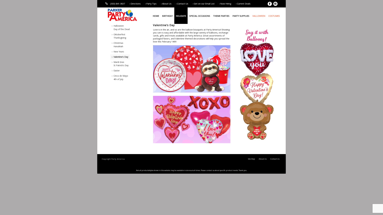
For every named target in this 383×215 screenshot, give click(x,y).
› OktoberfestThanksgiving (119, 36)
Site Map (251, 159)
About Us (263, 159)
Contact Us (274, 159)
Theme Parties (221, 15)
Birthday (167, 15)
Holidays (181, 15)
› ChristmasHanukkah (117, 45)
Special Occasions (199, 15)
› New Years (118, 51)
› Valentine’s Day (120, 56)
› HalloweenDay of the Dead (121, 27)
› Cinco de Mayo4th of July (120, 77)
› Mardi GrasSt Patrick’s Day (120, 64)
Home (156, 15)
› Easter (116, 70)
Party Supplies (240, 15)
